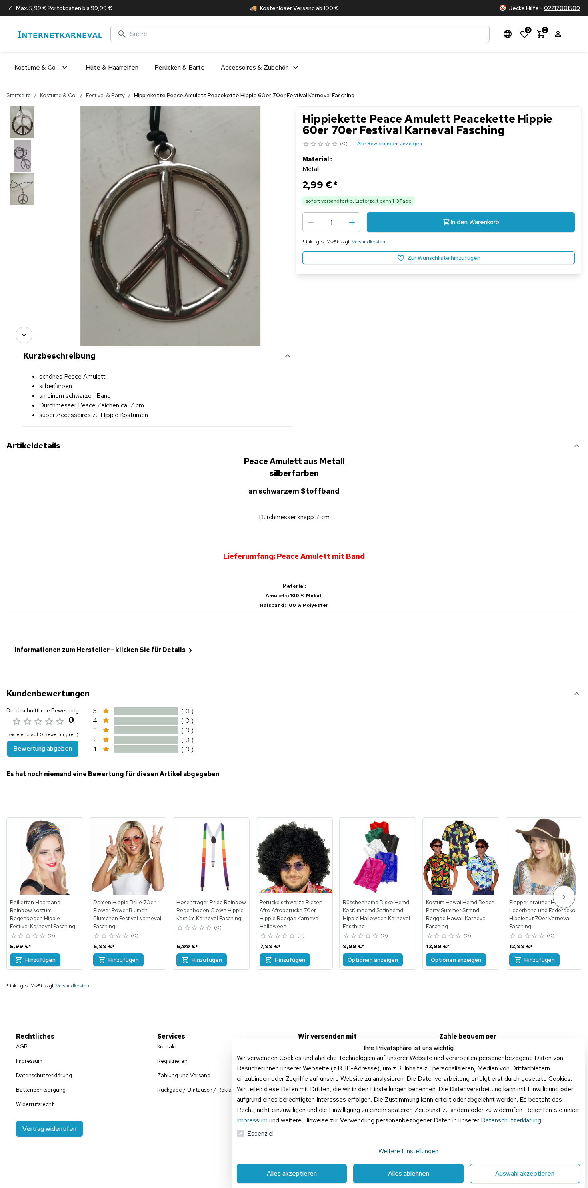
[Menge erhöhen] (352, 222)
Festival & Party (105, 95)
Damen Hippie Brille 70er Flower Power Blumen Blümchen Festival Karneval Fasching (127, 914)
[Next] (24, 335)
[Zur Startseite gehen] (60, 34)
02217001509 (562, 8)
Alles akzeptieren (292, 1173)
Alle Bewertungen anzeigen (389, 143)
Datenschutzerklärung (511, 1120)
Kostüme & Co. (58, 95)
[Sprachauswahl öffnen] (508, 34)
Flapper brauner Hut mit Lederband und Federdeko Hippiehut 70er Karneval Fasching (542, 914)
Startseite (18, 95)
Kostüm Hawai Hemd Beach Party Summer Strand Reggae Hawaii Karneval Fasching (460, 914)
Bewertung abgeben (42, 748)
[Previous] (24, 118)
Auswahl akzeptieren (524, 1173)
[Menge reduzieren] (311, 222)
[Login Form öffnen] (558, 34)
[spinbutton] (331, 222)
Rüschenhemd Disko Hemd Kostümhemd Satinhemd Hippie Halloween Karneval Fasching (376, 914)
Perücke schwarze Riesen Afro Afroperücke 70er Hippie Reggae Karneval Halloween (291, 914)
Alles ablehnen (408, 1173)
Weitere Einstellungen (408, 1151)
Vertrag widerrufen (49, 1128)
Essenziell (261, 1133)
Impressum (252, 1120)
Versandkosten (368, 242)
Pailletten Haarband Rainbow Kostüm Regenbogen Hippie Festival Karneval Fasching (42, 914)
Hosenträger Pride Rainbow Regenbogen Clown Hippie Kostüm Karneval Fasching (211, 910)
